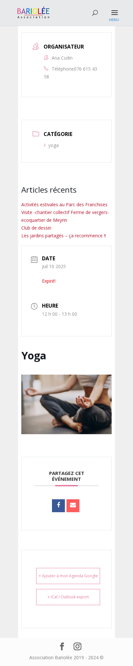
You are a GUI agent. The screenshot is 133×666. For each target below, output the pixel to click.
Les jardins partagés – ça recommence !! (63, 235)
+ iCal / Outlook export (68, 597)
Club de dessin (36, 228)
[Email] (72, 505)
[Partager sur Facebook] (58, 505)
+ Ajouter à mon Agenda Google (68, 576)
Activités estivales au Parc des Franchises (64, 204)
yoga (53, 145)
